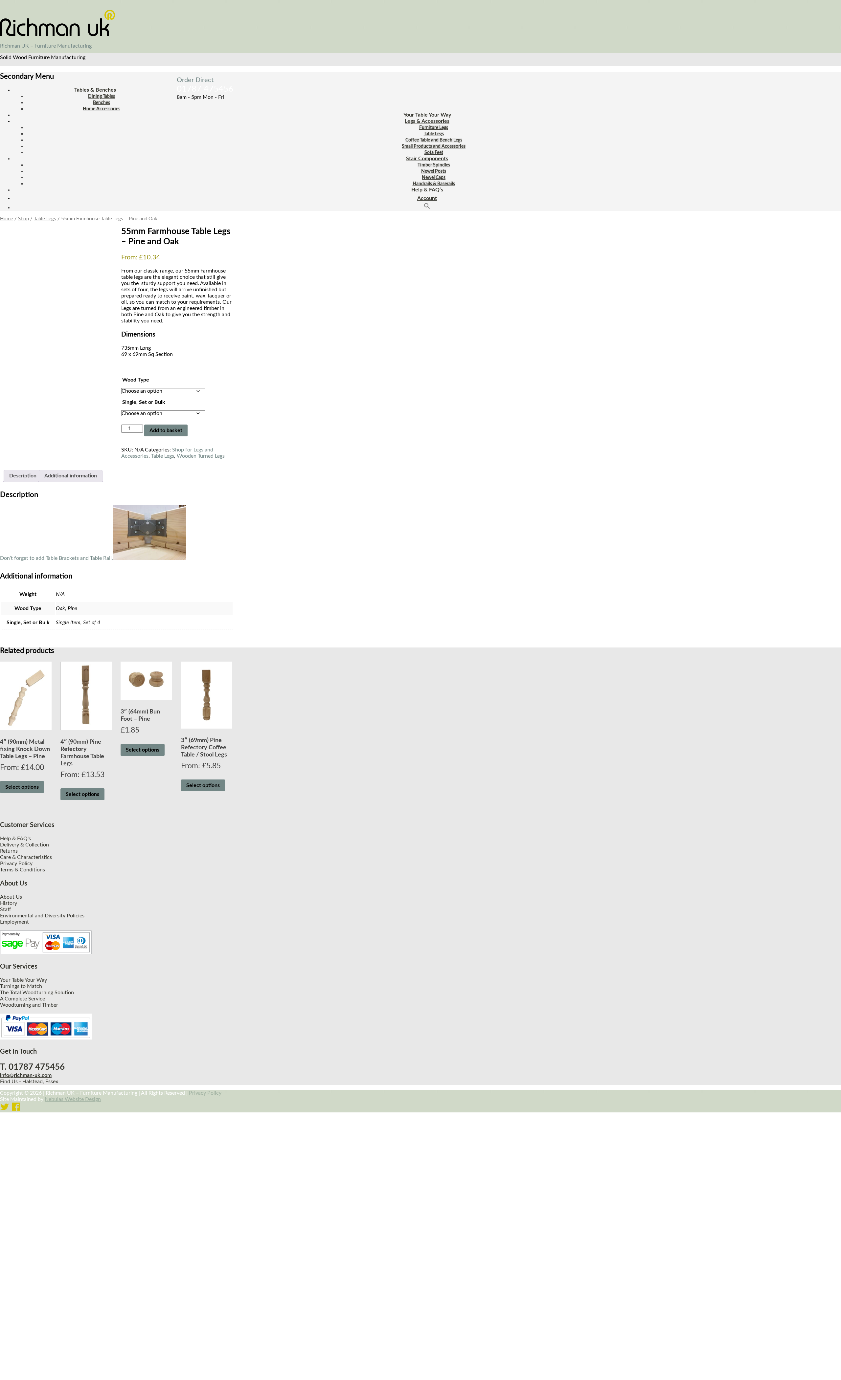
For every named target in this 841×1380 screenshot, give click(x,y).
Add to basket (165, 430)
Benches (101, 102)
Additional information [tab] (70, 475)
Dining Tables (101, 96)
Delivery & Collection (24, 844)
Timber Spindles (434, 165)
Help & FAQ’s (427, 189)
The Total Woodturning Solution (37, 992)
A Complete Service (22, 998)
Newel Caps (433, 177)
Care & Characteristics (26, 857)
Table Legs (434, 134)
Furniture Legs (433, 127)
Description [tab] (22, 475)
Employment (14, 922)
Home (6, 218)
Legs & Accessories (427, 121)
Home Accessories (101, 109)
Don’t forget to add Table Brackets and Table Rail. (56, 558)
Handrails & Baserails (434, 184)
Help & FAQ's (15, 838)
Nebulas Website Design (73, 1099)
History (8, 903)
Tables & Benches (95, 90)
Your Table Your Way (427, 115)
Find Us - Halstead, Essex (29, 1081)
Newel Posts (433, 171)
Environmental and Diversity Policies (42, 915)
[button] (427, 207)
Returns (9, 851)
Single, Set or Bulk (143, 402)
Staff (5, 909)
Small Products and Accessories (434, 146)
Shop (23, 218)
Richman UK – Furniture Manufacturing (46, 46)
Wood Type (135, 380)
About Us (11, 897)
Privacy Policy (16, 863)
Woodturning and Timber (29, 1005)
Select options (22, 787)
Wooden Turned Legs (201, 456)
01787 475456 (205, 89)
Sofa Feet (433, 152)
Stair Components (427, 158)
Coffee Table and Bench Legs (433, 140)
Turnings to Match (21, 986)
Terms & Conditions (22, 869)
